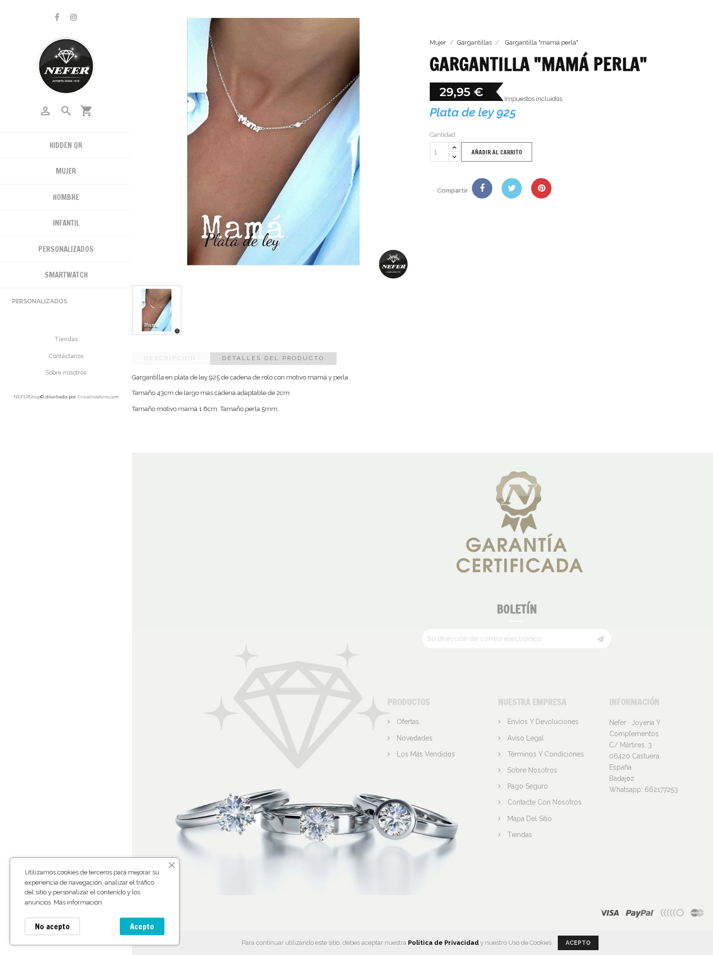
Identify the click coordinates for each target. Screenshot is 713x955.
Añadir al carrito (496, 152)
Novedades (414, 738)
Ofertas (407, 721)
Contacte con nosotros (543, 802)
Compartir (482, 188)
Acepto (142, 926)
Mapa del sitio (528, 819)
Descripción (170, 358)
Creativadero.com (98, 396)
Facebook (57, 17)
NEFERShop (27, 396)
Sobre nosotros (66, 372)
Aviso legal (524, 738)
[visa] (609, 912)
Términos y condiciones (544, 754)
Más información (78, 902)
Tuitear (512, 188)
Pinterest (541, 188)
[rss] (697, 912)
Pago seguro (526, 786)
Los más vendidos (425, 754)
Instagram (73, 17)
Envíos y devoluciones (542, 721)
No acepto (52, 926)
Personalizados (39, 301)
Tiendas (66, 339)
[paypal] (673, 912)
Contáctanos (66, 356)
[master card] (640, 912)
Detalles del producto (273, 358)
